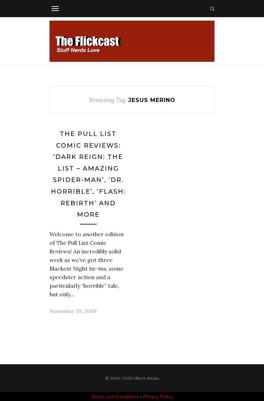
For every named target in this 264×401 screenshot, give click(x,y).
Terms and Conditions (115, 396)
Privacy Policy (158, 396)
